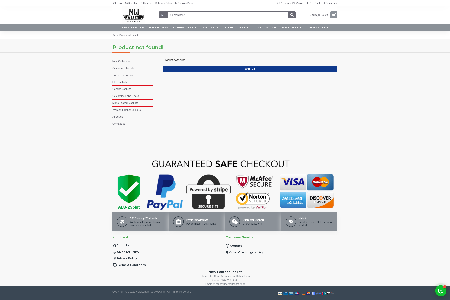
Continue (250, 69)
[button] (440, 290)
